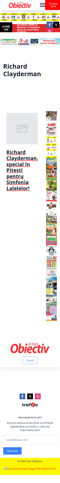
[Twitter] (30, 396)
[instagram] (50, 31)
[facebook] (50, 25)
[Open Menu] (42, 5)
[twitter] (56, 25)
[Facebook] (22, 396)
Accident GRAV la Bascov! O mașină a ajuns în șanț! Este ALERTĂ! (28, 28)
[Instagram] (38, 396)
